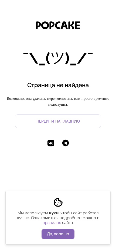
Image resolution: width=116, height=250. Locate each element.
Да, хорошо (58, 233)
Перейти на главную (58, 121)
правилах (52, 222)
